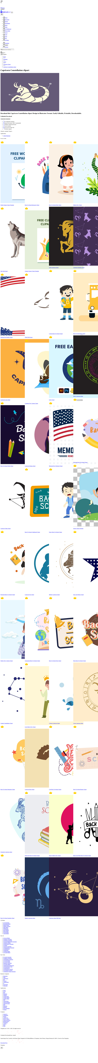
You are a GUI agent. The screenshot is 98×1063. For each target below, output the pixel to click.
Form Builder (6, 930)
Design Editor (6, 925)
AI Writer (5, 945)
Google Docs (6, 996)
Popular (4, 1009)
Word (4, 990)
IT (3, 983)
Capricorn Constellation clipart (9, 67)
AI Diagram (5, 950)
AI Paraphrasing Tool (7, 966)
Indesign (5, 1007)
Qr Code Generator (7, 957)
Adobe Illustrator (6, 135)
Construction (6, 982)
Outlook (5, 995)
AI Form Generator (7, 946)
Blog (4, 1025)
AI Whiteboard (6, 949)
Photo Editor (6, 931)
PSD (4, 1004)
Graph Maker (6, 933)
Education (5, 985)
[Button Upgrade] (2, 54)
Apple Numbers (6, 1002)
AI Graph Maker (6, 952)
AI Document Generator (8, 944)
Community (5, 1015)
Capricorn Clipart (7, 64)
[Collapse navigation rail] (12, 12)
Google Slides (6, 998)
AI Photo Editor (6, 951)
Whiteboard (5, 928)
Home (4, 56)
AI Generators (6, 922)
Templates (5, 59)
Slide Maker (5, 927)
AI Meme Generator (7, 958)
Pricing (4, 1016)
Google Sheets (6, 997)
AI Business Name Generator (9, 971)
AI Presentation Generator (8, 947)
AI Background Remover (8, 965)
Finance (5, 981)
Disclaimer (5, 1022)
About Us (5, 1014)
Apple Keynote (6, 1003)
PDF (4, 1000)
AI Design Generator (7, 940)
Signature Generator (7, 963)
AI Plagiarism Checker (8, 969)
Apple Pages (6, 1001)
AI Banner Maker (7, 942)
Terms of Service (6, 1020)
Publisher (5, 994)
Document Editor (6, 923)
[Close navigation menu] (2, 14)
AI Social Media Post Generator (10, 941)
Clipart (4, 61)
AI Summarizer (6, 968)
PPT (4, 992)
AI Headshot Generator (8, 959)
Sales (4, 977)
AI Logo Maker (6, 938)
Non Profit (5, 984)
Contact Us (5, 1017)
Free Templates (6, 1008)
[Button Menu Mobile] (2, 1)
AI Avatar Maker (6, 964)
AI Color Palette (6, 962)
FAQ (4, 1026)
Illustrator (5, 1006)
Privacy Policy (6, 1019)
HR (4, 979)
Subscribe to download (5, 119)
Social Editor (6, 932)
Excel (4, 991)
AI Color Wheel (6, 960)
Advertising (5, 978)
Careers (4, 1023)
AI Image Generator (7, 939)
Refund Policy (6, 1021)
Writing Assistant (6, 926)
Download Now (4, 1042)
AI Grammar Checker (7, 970)
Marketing (5, 976)
